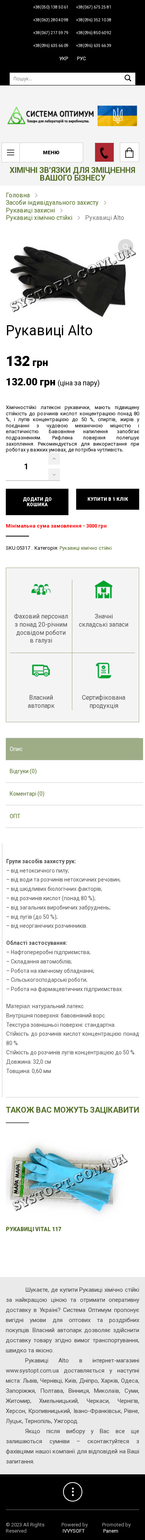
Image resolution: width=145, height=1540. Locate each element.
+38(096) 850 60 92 (93, 33)
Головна (18, 195)
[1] (54, 459)
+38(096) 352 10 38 (93, 20)
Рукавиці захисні (30, 210)
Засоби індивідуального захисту (52, 202)
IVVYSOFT (74, 1531)
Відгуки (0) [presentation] (23, 771)
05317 (23, 548)
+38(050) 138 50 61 (50, 7)
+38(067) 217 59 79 (50, 33)
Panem (110, 1531)
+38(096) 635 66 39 (93, 46)
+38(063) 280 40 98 (50, 20)
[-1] (54, 474)
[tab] (74, 749)
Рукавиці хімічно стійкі (39, 217)
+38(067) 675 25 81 (93, 7)
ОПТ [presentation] (15, 816)
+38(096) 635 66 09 (50, 46)
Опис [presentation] (16, 749)
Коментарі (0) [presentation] (27, 794)
